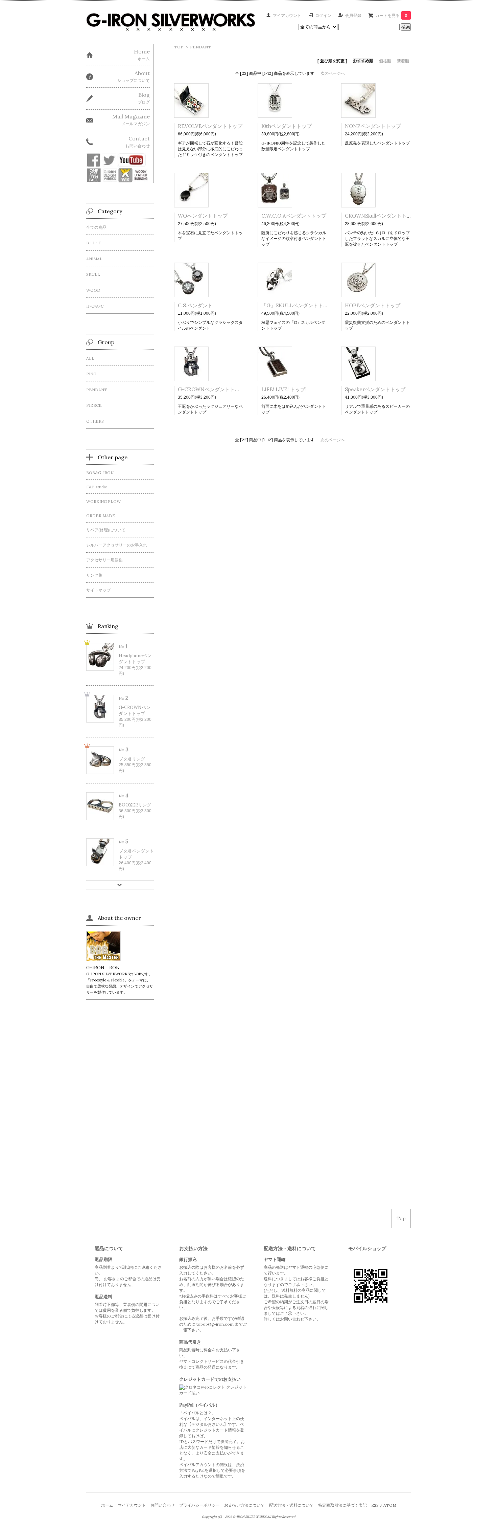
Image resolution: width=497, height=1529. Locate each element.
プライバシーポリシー (199, 1505)
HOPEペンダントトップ (372, 305)
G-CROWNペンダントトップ (211, 389)
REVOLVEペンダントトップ (210, 126)
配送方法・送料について (291, 1505)
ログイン (323, 15)
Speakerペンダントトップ (375, 389)
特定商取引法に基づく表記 (342, 1505)
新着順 (403, 60)
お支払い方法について (244, 1505)
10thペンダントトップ (286, 126)
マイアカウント (287, 15)
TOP (178, 46)
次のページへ (333, 73)
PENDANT (200, 46)
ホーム (107, 1505)
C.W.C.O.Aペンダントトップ (293, 216)
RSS (375, 1505)
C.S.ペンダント (195, 305)
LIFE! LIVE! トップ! (284, 389)
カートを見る (391, 15)
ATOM (389, 1505)
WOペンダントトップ (203, 216)
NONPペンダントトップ (373, 126)
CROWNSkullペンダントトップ (381, 216)
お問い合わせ (162, 1505)
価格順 (385, 60)
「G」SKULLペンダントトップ (297, 305)
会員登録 (353, 15)
